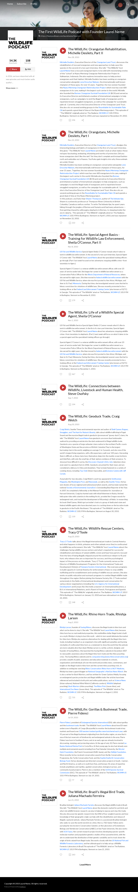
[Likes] (61, 120)
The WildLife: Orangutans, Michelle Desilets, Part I (94, 134)
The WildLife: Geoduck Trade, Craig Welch (94, 418)
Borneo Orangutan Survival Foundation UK (92, 93)
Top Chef (83, 471)
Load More (85, 864)
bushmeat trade (72, 725)
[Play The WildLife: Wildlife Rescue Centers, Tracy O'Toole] (63, 530)
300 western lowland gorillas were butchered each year (101, 731)
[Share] (82, 120)
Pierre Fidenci (65, 722)
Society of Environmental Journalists (81, 488)
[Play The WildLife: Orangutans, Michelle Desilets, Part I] (63, 134)
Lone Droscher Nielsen (89, 82)
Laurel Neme (65, 71)
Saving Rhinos (85, 627)
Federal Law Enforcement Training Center (93, 289)
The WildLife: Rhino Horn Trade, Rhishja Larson (97, 616)
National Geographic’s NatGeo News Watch (105, 671)
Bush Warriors (74, 686)
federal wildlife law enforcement (108, 277)
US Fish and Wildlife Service (71, 252)
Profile (33, 3)
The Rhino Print (100, 686)
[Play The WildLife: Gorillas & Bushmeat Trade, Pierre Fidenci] (63, 711)
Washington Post (78, 482)
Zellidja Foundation (118, 752)
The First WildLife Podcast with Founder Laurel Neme (81, 31)
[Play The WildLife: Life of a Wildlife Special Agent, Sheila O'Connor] (63, 314)
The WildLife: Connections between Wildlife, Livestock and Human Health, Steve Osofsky (95, 390)
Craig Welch (65, 429)
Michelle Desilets (67, 62)
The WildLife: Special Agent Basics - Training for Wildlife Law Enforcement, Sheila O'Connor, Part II (96, 238)
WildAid (110, 683)
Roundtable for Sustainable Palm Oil (100, 193)
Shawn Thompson (93, 198)
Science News (120, 680)
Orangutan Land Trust (106, 62)
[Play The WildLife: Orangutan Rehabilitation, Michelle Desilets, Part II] (63, 51)
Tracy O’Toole (66, 541)
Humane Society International (93, 567)
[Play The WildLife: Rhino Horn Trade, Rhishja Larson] (63, 616)
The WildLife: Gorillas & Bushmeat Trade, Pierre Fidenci (97, 711)
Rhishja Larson (65, 627)
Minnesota (77, 283)
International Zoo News (69, 689)
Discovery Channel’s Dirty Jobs (100, 462)
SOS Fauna (68, 832)
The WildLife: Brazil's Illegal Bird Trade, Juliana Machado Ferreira (96, 794)
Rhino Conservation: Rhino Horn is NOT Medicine (104, 668)
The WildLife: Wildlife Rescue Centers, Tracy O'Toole (96, 530)
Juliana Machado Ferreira (84, 805)
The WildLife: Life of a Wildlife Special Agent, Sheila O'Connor (96, 314)
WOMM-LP (103, 113)
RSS (29, 69)
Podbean (22, 887)
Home (10, 3)
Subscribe (21, 3)
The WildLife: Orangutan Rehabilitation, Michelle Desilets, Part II (97, 51)
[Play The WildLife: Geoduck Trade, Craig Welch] (63, 418)
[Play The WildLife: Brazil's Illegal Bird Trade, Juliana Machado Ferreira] (63, 793)
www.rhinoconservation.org (116, 657)
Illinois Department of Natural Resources (104, 274)
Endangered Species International (94, 722)
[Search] (127, 3)
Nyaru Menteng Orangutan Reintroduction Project (84, 87)
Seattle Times (114, 482)
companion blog (98, 657)
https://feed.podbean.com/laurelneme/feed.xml (61, 36)
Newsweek (93, 482)
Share (14, 69)
